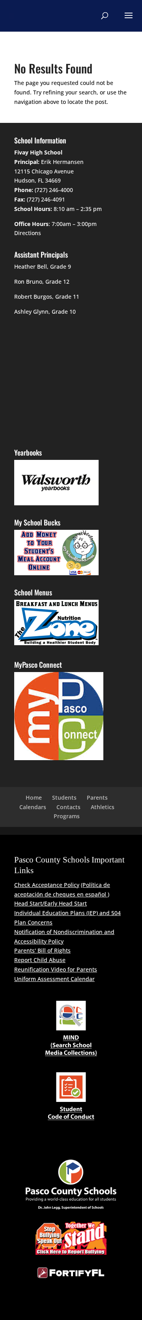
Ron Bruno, (29, 281)
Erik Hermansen (62, 162)
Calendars (32, 807)
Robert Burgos (33, 296)
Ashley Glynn (31, 311)
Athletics (102, 807)
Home (34, 797)
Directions (27, 233)
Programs (67, 816)
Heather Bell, (31, 266)
